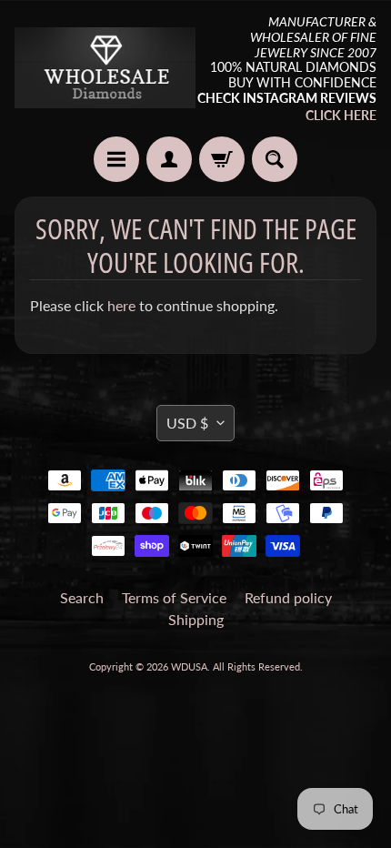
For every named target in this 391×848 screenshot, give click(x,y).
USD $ (187, 422)
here (121, 305)
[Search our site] (274, 159)
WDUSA (189, 666)
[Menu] (116, 159)
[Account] (169, 159)
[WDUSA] (105, 67)
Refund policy (288, 597)
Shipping (196, 619)
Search (82, 597)
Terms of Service (174, 597)
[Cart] (222, 159)
